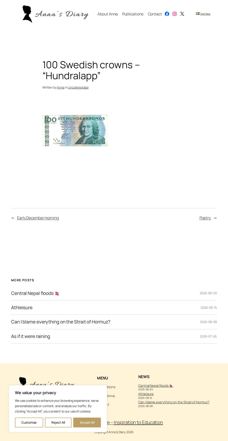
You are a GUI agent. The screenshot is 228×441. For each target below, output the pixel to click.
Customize (29, 422)
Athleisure (22, 307)
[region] (58, 408)
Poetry (205, 217)
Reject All (58, 422)
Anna (60, 87)
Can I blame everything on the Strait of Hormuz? (60, 321)
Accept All (87, 422)
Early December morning (38, 217)
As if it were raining (30, 336)
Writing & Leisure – (119, 422)
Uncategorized (78, 87)
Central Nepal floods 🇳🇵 (35, 293)
